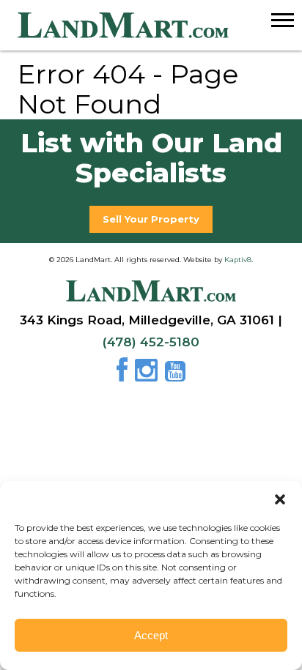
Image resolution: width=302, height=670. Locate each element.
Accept (151, 635)
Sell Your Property (151, 219)
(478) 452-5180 (151, 342)
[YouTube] (175, 375)
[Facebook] (124, 375)
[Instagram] (148, 375)
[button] (280, 499)
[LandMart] (160, 25)
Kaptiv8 (237, 260)
